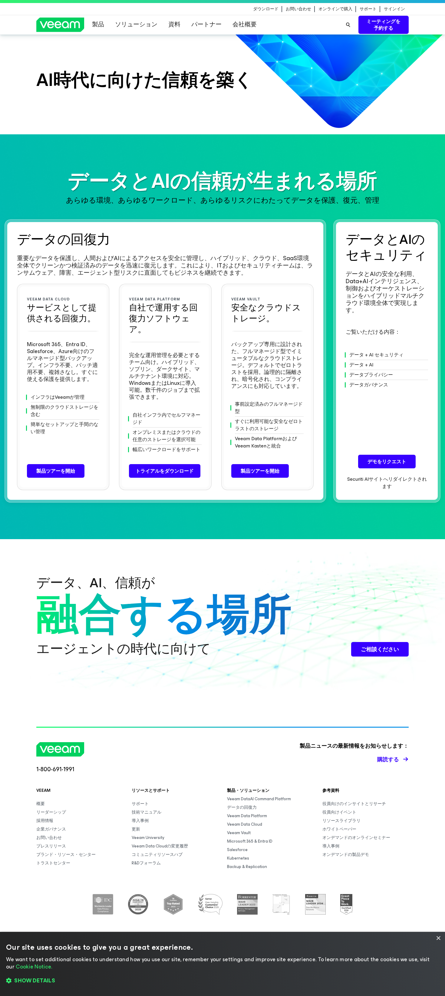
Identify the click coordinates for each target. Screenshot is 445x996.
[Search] (348, 24)
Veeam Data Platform (247, 815)
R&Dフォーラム (146, 863)
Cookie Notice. (34, 966)
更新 (136, 829)
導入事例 (140, 820)
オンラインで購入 (335, 9)
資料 (174, 24)
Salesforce (237, 849)
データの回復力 (242, 807)
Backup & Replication (247, 866)
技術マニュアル (146, 812)
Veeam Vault (239, 832)
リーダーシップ (51, 812)
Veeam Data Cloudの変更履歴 (160, 846)
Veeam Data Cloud (244, 824)
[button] (222, 980)
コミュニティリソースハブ (157, 854)
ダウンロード (266, 9)
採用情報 (44, 820)
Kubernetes (238, 858)
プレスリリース (51, 846)
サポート (368, 9)
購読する (388, 759)
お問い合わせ (298, 9)
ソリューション (136, 24)
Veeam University (148, 837)
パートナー (206, 24)
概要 (40, 803)
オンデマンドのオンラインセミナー (356, 837)
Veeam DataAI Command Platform (259, 798)
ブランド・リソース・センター (66, 854)
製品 (98, 24)
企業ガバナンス (51, 829)
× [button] (438, 938)
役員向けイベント (339, 812)
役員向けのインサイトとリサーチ (354, 803)
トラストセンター (53, 863)
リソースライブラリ (341, 820)
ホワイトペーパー (339, 829)
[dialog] (222, 964)
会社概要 (244, 24)
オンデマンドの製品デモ (345, 854)
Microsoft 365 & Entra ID (249, 841)
